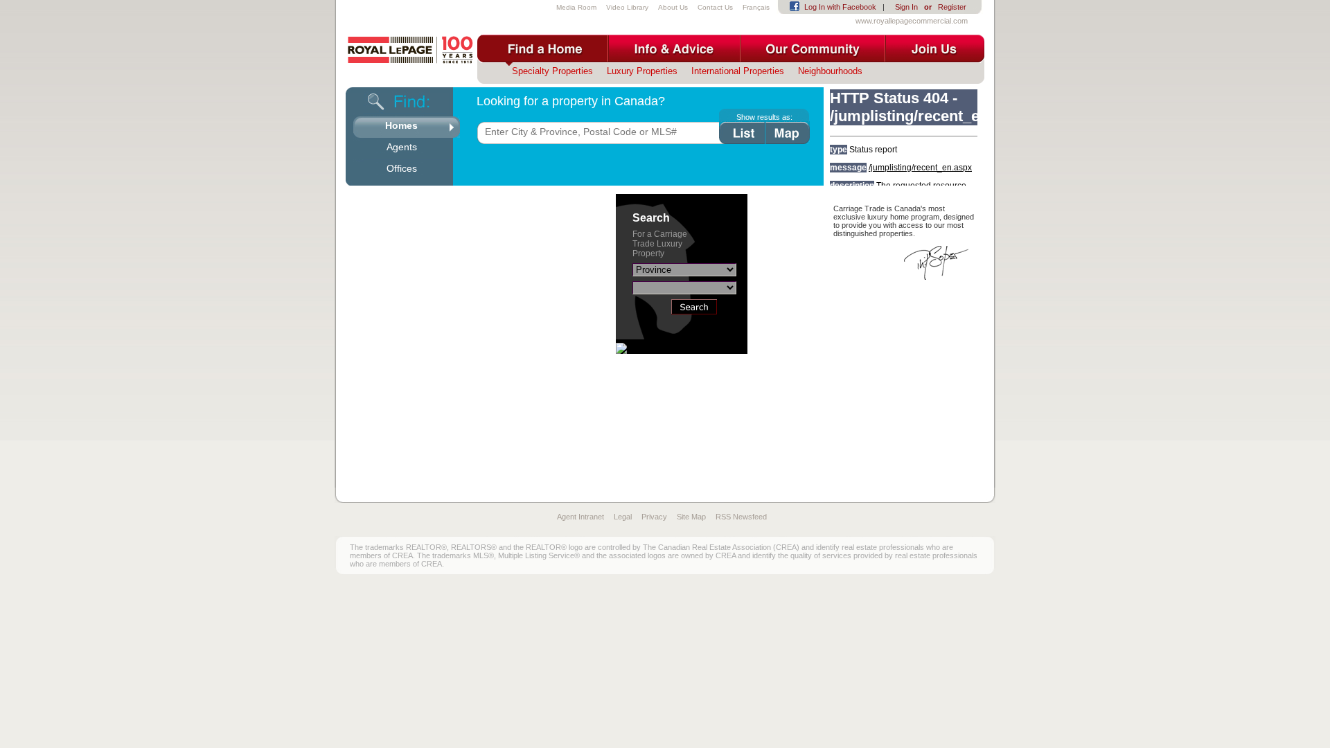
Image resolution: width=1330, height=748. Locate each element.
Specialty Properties (552, 71)
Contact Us (715, 7)
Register (952, 7)
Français (756, 7)
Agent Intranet (580, 517)
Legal (623, 517)
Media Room (576, 7)
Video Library (627, 7)
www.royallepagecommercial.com (911, 21)
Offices (402, 168)
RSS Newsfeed (741, 517)
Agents (402, 146)
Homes (401, 125)
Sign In (906, 7)
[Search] (694, 311)
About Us (673, 7)
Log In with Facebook (840, 7)
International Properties (737, 71)
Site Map (691, 517)
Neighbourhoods (830, 71)
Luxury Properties (642, 71)
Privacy (654, 517)
